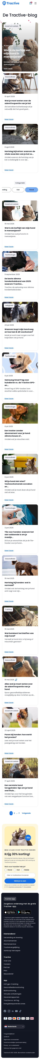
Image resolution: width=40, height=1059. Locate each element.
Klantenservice (10, 944)
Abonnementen (10, 941)
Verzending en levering (13, 937)
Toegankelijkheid (9, 1034)
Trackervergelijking (11, 947)
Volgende (26, 813)
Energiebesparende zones (14, 1004)
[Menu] (35, 3)
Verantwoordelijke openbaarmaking (15, 1042)
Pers (5, 970)
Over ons (7, 961)
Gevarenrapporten (11, 997)
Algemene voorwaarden (15, 887)
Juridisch (6, 1037)
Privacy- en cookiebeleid (11, 1045)
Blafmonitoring (10, 990)
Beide (26, 870)
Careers (7, 964)
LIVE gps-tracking (11, 984)
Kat (18, 190)
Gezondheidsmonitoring (14, 987)
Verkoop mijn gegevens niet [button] (12, 1048)
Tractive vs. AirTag (11, 1000)
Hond (31, 190)
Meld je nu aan (20, 881)
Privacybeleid (27, 887)
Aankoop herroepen (12, 950)
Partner (7, 967)
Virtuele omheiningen (12, 994)
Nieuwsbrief (8, 974)
